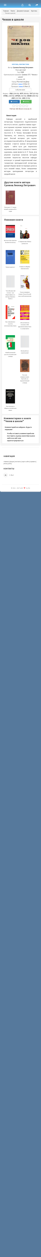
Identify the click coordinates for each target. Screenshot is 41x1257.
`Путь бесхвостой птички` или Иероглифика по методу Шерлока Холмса (10, 294)
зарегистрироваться (15, 441)
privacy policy (8, 463)
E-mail (11, 475)
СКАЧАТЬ (15, 102)
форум (12, 462)
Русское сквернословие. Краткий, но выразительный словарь (24, 379)
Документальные (23, 11)
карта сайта (25, 462)
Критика (34, 11)
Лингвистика (24, 64)
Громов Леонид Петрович (23, 67)
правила (33, 462)
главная (6, 462)
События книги (20, 90)
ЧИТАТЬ (26, 102)
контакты (18, 462)
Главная (6, 11)
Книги (13, 11)
